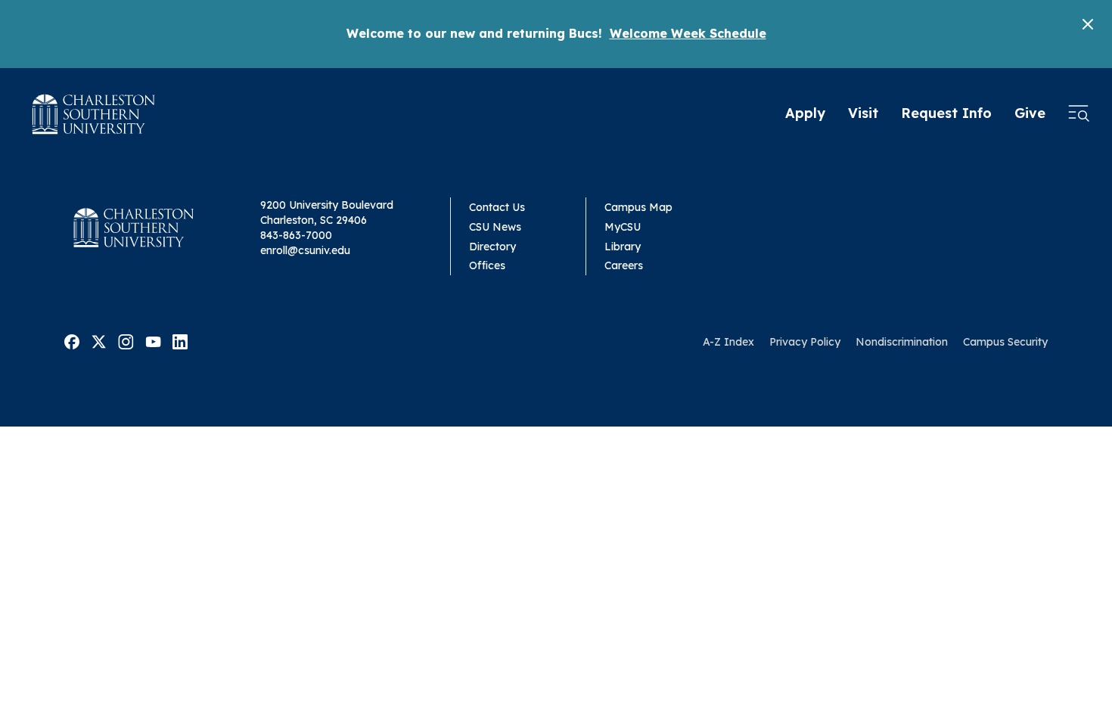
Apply (805, 113)
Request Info (946, 113)
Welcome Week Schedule (688, 33)
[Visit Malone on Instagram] (126, 341)
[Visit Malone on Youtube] (153, 341)
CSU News (495, 227)
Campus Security (1005, 342)
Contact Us (497, 207)
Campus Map (638, 207)
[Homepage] (94, 114)
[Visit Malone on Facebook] (71, 341)
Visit (863, 113)
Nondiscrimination (902, 342)
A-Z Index (728, 342)
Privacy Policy (804, 342)
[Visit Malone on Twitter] (99, 341)
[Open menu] (1078, 114)
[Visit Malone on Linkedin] (180, 341)
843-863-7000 (296, 235)
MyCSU (622, 227)
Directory (492, 246)
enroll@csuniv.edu (305, 250)
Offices (487, 265)
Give (1029, 113)
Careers (623, 265)
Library (622, 246)
